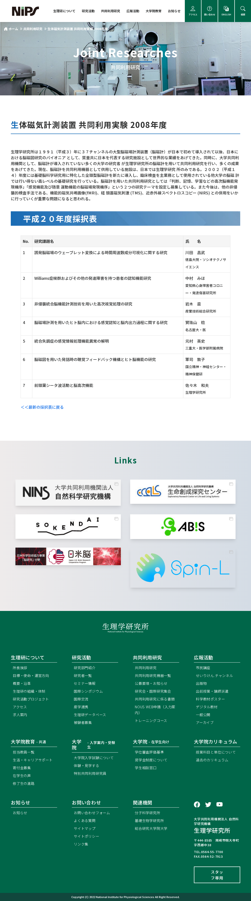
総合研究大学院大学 (151, 828)
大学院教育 (154, 11)
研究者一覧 (83, 675)
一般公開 (203, 714)
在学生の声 (22, 775)
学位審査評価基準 (149, 752)
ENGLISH (226, 14)
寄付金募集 (22, 767)
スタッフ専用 (217, 875)
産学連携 (81, 706)
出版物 (201, 683)
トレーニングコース (151, 720)
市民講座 (203, 667)
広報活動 (132, 11)
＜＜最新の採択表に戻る (42, 407)
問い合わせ (209, 14)
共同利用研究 (110, 11)
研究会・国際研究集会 (153, 691)
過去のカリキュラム (212, 759)
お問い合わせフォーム (92, 812)
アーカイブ (205, 722)
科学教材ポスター (210, 698)
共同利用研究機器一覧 (153, 675)
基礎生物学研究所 (149, 820)
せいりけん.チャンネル (214, 675)
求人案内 (20, 714)
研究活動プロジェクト (31, 698)
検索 (243, 14)
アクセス (192, 14)
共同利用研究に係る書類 (155, 698)
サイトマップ (85, 828)
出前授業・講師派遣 (212, 691)
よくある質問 (85, 820)
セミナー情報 (85, 683)
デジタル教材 (207, 706)
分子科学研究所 (147, 812)
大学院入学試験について (94, 757)
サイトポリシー (86, 836)
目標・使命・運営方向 (31, 675)
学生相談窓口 (146, 767)
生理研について (64, 11)
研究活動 (88, 11)
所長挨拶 (20, 667)
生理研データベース (90, 714)
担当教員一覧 (24, 752)
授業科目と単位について (216, 752)
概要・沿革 (22, 683)
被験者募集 (83, 722)
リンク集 (81, 843)
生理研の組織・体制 (29, 691)
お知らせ (174, 11)
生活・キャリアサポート (33, 759)
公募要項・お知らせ (151, 683)
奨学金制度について (151, 759)
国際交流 (81, 698)
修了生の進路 (24, 783)
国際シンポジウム (88, 691)
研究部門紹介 (85, 667)
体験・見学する (86, 765)
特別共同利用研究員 (90, 773)
